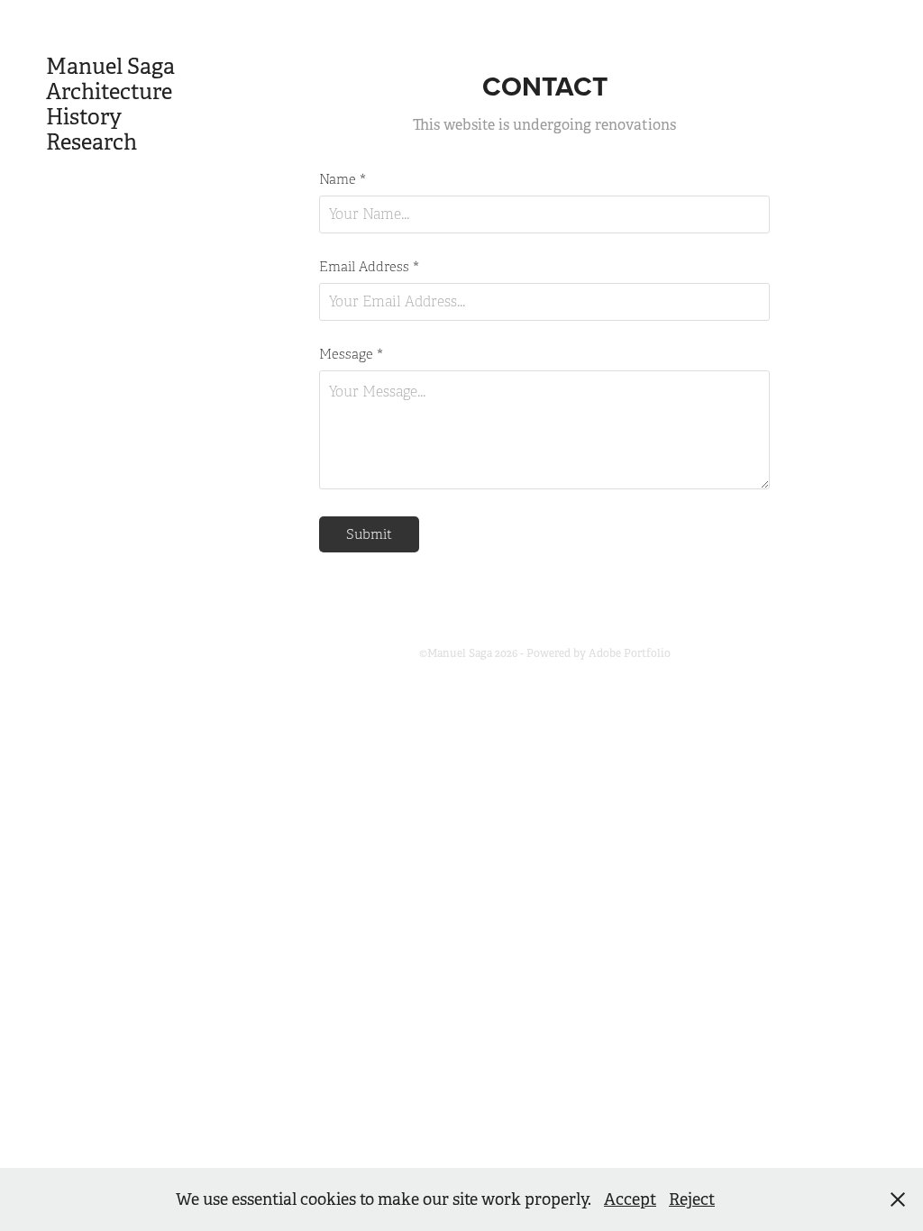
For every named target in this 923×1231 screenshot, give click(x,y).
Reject (692, 1199)
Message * (351, 354)
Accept (630, 1199)
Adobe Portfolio (630, 653)
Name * (342, 180)
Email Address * (369, 267)
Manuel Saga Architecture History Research (119, 104)
